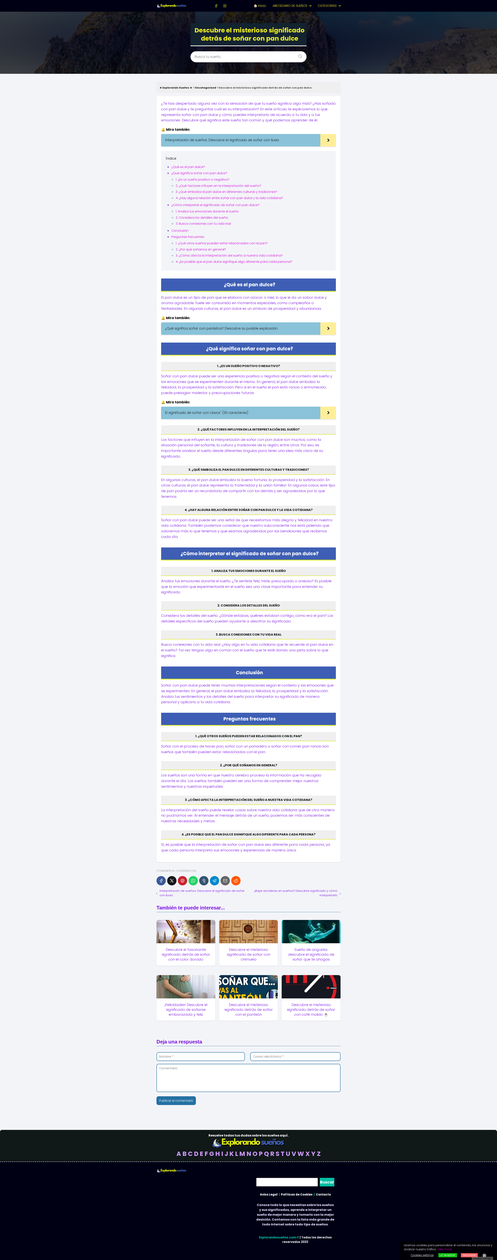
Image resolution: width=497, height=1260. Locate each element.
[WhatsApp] (193, 880)
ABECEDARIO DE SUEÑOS (290, 5)
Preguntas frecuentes (187, 237)
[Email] (225, 880)
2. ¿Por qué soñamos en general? (201, 249)
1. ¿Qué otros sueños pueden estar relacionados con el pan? (222, 243)
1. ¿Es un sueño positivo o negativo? (202, 179)
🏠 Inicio (260, 5)
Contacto (323, 1194)
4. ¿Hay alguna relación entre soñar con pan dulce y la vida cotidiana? (229, 198)
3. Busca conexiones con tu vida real (203, 223)
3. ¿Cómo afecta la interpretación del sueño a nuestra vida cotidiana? (229, 255)
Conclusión (180, 230)
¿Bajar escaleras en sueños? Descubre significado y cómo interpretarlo (295, 893)
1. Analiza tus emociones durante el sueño (207, 211)
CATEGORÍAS (327, 5)
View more (444, 1249)
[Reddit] (236, 880)
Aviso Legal (269, 1194)
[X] (171, 880)
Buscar (327, 1182)
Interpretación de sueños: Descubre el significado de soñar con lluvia (202, 893)
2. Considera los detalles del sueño (202, 217)
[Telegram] (214, 880)
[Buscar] (299, 55)
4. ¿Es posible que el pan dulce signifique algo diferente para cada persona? (234, 261)
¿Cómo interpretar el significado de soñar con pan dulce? (215, 205)
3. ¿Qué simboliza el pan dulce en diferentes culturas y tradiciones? (226, 192)
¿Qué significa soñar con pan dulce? (199, 173)
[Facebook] (216, 6)
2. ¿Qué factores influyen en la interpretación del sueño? (218, 186)
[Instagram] (225, 6)
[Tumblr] (204, 880)
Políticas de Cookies (297, 1194)
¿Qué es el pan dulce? (188, 167)
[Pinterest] (182, 880)
